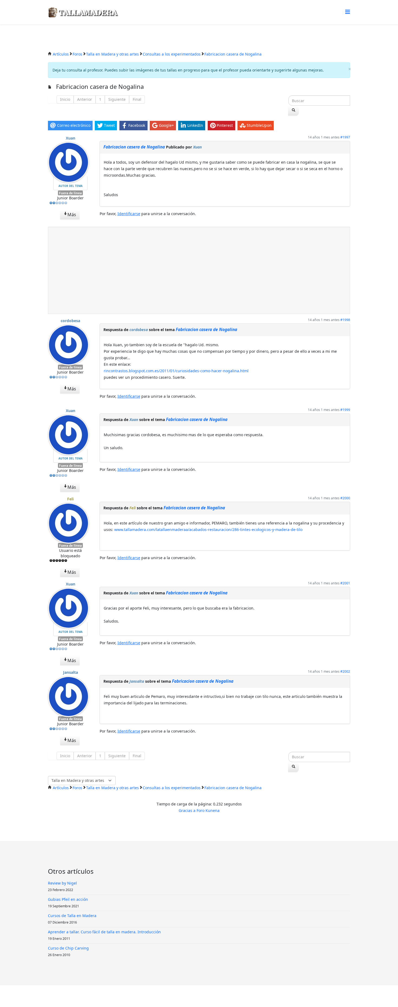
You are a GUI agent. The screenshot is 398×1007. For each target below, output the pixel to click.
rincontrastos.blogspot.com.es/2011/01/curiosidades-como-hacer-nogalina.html (176, 370)
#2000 (345, 498)
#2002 (345, 671)
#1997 (345, 137)
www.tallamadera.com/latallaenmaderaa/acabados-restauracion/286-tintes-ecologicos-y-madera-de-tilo (208, 529)
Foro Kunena (208, 810)
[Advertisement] (199, 270)
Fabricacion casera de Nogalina (134, 147)
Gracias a (187, 810)
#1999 (345, 409)
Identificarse (129, 213)
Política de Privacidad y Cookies (201, 996)
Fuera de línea (70, 193)
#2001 (345, 583)
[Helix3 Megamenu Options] (347, 12)
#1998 (345, 320)
